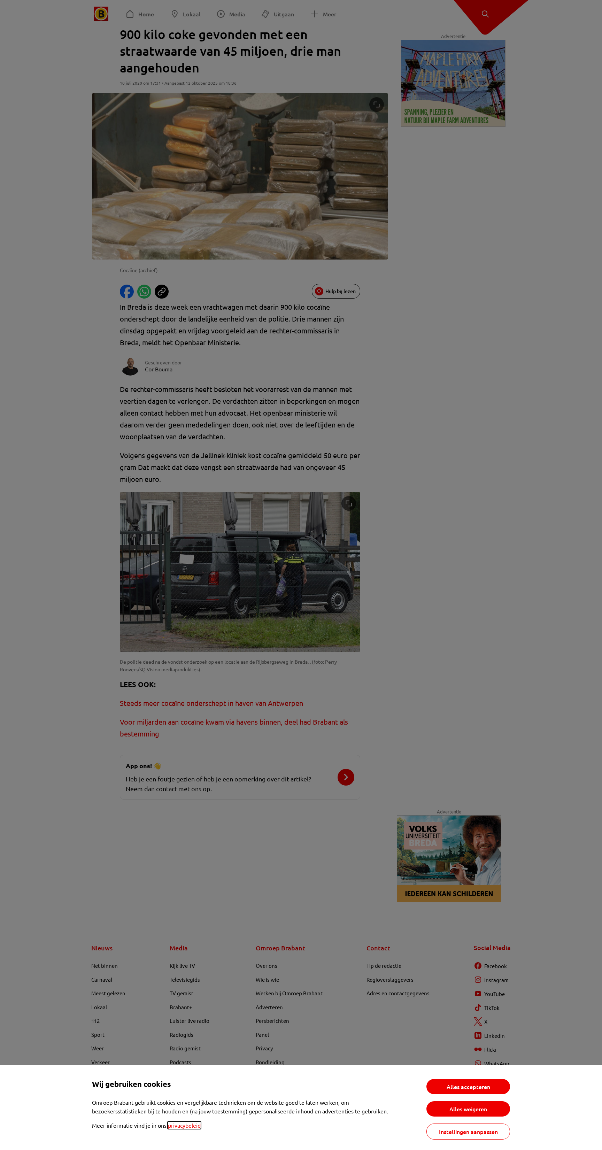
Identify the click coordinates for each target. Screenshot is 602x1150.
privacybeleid (184, 1125)
